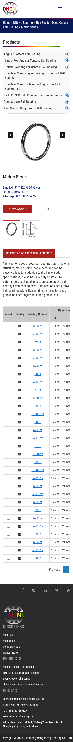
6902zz (37, 518)
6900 (38, 342)
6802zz (37, 542)
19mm (66, 350)
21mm (66, 422)
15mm (66, 366)
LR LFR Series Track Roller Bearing (21, 672)
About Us (8, 634)
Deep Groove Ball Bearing (20, 102)
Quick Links (13, 626)
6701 (38, 446)
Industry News (10, 652)
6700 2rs (37, 382)
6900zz (37, 326)
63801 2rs (38, 470)
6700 (38, 390)
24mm (66, 478)
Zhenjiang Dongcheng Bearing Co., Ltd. (24, 698)
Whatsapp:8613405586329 (19, 196)
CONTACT (11, 690)
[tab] (29, 253)
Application (9, 640)
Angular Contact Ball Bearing (22, 54)
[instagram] (33, 590)
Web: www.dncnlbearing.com (18, 716)
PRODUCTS (12, 658)
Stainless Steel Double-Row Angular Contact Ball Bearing (32, 86)
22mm (66, 326)
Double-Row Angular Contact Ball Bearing (31, 67)
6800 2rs (37, 358)
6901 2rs (37, 478)
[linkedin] (45, 590)
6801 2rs (37, 494)
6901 (38, 510)
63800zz (38, 398)
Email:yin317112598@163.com (22, 187)
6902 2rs (37, 526)
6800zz (37, 350)
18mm (66, 430)
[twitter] (57, 590)
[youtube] (68, 590)
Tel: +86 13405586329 (15, 710)
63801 (38, 462)
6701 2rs (37, 438)
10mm (55, 326)
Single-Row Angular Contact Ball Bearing (30, 60)
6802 (38, 558)
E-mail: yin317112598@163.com (20, 704)
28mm (66, 518)
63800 (38, 406)
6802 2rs (37, 550)
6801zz (37, 502)
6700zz (37, 366)
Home (6, 23)
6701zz (37, 430)
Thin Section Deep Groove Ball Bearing (28, 108)
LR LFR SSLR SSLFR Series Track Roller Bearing (33, 95)
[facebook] (23, 590)
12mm (55, 422)
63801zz (38, 454)
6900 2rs (37, 334)
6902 (38, 534)
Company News (11, 646)
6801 (38, 422)
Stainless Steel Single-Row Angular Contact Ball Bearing (35, 75)
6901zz (37, 486)
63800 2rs (38, 414)
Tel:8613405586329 (15, 192)
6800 (38, 374)
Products (11, 42)
